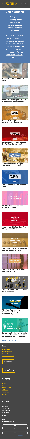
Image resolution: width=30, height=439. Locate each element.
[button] (21, 4)
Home (4, 383)
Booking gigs (6, 349)
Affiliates (5, 390)
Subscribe (8, 362)
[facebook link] (15, 430)
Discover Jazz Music (8, 356)
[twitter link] (15, 428)
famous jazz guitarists (14, 55)
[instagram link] (15, 425)
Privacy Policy (6, 388)
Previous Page (7, 340)
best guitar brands (13, 46)
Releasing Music (7, 351)
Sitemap (20, 435)
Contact (4, 394)
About (4, 385)
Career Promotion (7, 354)
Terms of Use (6, 392)
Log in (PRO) (9, 370)
